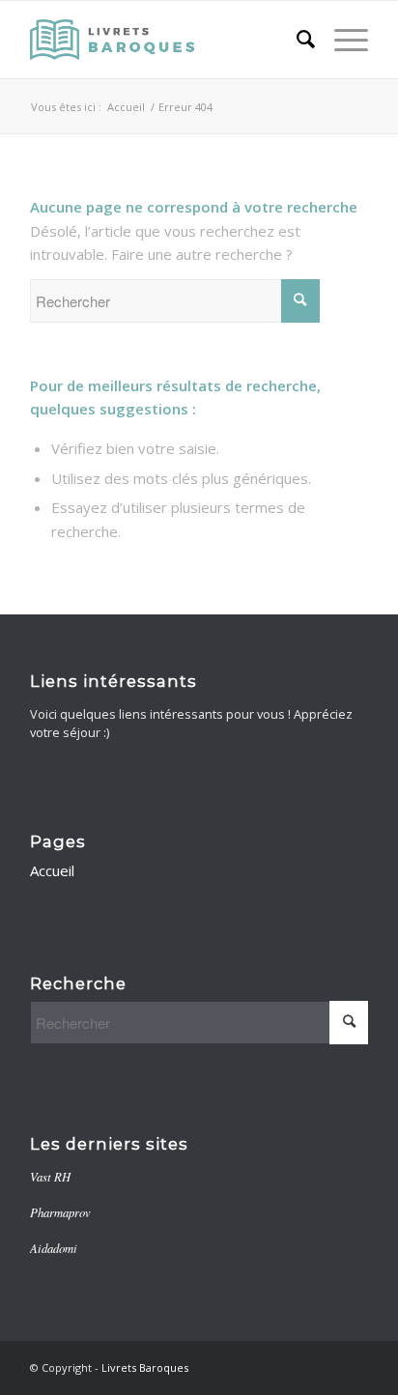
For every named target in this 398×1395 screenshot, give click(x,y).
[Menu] (341, 39)
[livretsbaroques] (165, 39)
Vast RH (50, 1176)
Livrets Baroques (144, 1367)
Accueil (52, 870)
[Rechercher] (296, 39)
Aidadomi (53, 1247)
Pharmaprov (60, 1212)
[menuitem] (296, 39)
